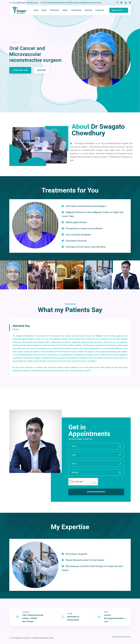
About (44, 10)
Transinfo (127, 637)
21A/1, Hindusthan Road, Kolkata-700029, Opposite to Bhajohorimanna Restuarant (72, 3)
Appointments (117, 10)
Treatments (54, 10)
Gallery (65, 10)
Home (36, 10)
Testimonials (76, 10)
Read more (41, 70)
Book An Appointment (96, 492)
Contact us (99, 10)
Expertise (88, 10)
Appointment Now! (20, 70)
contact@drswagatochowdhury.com (25, 3)
